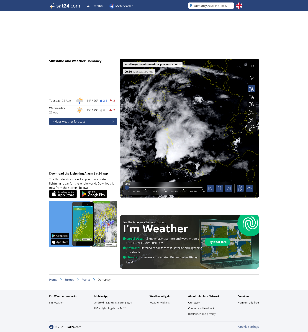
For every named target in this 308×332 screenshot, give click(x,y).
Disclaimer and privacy (201, 314)
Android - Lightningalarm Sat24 (113, 302)
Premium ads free (248, 302)
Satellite (97, 6)
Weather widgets (160, 302)
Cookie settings (248, 327)
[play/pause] (219, 188)
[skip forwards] (228, 188)
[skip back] (210, 188)
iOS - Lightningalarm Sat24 (110, 308)
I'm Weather (56, 302)
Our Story (194, 302)
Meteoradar (123, 6)
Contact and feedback (201, 308)
